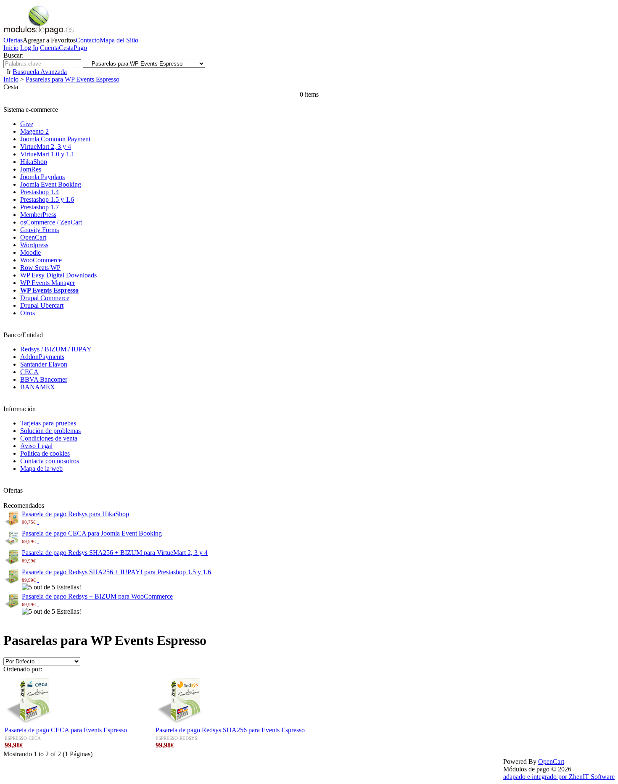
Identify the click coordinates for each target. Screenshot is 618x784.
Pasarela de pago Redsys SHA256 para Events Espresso (230, 730)
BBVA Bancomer (43, 379)
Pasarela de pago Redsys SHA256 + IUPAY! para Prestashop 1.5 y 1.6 (116, 571)
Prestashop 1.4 (39, 191)
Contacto (88, 40)
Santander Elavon (43, 364)
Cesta (66, 47)
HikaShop (33, 161)
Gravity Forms (39, 229)
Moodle (30, 252)
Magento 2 (34, 131)
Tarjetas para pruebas (48, 423)
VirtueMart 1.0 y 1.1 (47, 154)
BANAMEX (37, 387)
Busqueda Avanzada (40, 71)
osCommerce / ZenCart (51, 222)
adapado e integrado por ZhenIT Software (559, 776)
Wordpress (34, 244)
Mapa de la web (41, 468)
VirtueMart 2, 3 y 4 (45, 146)
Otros (27, 313)
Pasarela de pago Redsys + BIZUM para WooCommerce (97, 596)
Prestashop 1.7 (39, 207)
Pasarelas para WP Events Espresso (72, 79)
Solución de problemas (50, 430)
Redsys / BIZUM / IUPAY (56, 349)
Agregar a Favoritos (49, 40)
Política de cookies (45, 453)
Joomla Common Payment (55, 139)
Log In (29, 47)
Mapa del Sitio (119, 40)
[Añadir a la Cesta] (38, 521)
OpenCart (33, 237)
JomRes (30, 169)
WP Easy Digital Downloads (58, 275)
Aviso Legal (36, 445)
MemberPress (38, 214)
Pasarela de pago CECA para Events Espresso (66, 730)
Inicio (10, 47)
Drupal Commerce (44, 297)
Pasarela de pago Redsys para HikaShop (75, 513)
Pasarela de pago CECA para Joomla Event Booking (92, 533)
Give (26, 123)
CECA (29, 371)
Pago (80, 47)
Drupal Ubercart (41, 305)
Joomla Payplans (42, 176)
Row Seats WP (40, 267)
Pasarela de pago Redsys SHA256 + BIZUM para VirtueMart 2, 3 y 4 (115, 552)
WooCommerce (41, 260)
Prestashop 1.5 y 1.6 (47, 199)
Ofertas (13, 40)
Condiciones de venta (48, 438)
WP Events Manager (47, 282)
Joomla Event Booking (50, 184)
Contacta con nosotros (49, 461)
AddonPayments (42, 356)
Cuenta (49, 47)
